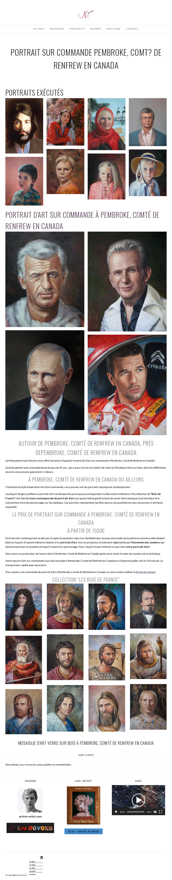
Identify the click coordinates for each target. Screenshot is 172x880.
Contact (132, 28)
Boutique (113, 28)
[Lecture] (116, 812)
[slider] (135, 812)
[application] (138, 800)
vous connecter (28, 764)
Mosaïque (57, 28)
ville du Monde (146, 560)
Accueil (39, 28)
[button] (138, 800)
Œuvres (95, 28)
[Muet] (155, 812)
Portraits (77, 28)
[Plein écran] (160, 812)
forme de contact (146, 571)
